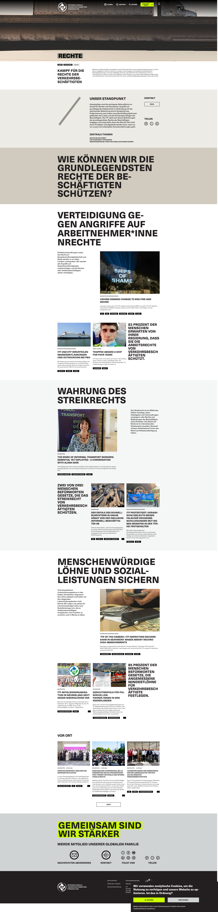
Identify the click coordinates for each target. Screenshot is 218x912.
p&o (107, 313)
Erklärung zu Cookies (113, 884)
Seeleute (61, 371)
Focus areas (68, 64)
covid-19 (99, 539)
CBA (129, 791)
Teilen (148, 119)
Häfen (135, 791)
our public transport (111, 539)
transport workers (78, 474)
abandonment (105, 654)
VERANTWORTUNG (114, 717)
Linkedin (123, 857)
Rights (105, 368)
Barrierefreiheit (112, 880)
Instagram (128, 857)
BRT (93, 539)
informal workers (64, 474)
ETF (102, 313)
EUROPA (69, 371)
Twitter (123, 852)
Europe (131, 313)
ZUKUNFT (110, 795)
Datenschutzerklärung (114, 887)
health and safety (64, 786)
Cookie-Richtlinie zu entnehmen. (144, 908)
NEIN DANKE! (183, 900)
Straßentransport (65, 711)
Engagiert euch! (146, 4)
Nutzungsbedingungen (133, 880)
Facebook (128, 852)
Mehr (109, 804)
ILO (73, 786)
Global (138, 313)
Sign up (74, 856)
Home (60, 64)
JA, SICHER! (149, 900)
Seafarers (123, 313)
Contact (106, 856)
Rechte (79, 786)
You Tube (134, 852)
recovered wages (118, 654)
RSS (134, 857)
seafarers (114, 313)
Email (152, 104)
